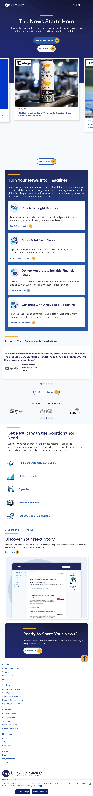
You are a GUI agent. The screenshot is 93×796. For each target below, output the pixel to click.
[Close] (90, 784)
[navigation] (85, 5)
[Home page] (14, 5)
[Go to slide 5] (52, 384)
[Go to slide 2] (44, 384)
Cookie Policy (36, 786)
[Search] (74, 5)
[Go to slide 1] (41, 384)
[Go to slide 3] (46, 384)
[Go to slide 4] (49, 384)
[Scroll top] (84, 658)
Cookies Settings (23, 792)
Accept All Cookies (40, 792)
